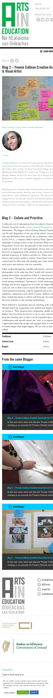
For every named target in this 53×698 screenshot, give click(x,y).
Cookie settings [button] (9, 692)
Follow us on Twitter (43, 20)
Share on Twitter (17, 61)
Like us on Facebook (38, 20)
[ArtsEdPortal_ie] (39, 580)
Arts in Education (16, 24)
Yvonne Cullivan (9, 162)
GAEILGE (38, 4)
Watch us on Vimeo (47, 20)
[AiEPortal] (39, 585)
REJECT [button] (34, 692)
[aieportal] (39, 589)
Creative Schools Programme (39, 226)
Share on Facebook (12, 61)
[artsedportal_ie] (39, 594)
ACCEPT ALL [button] (23, 692)
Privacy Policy (7, 670)
